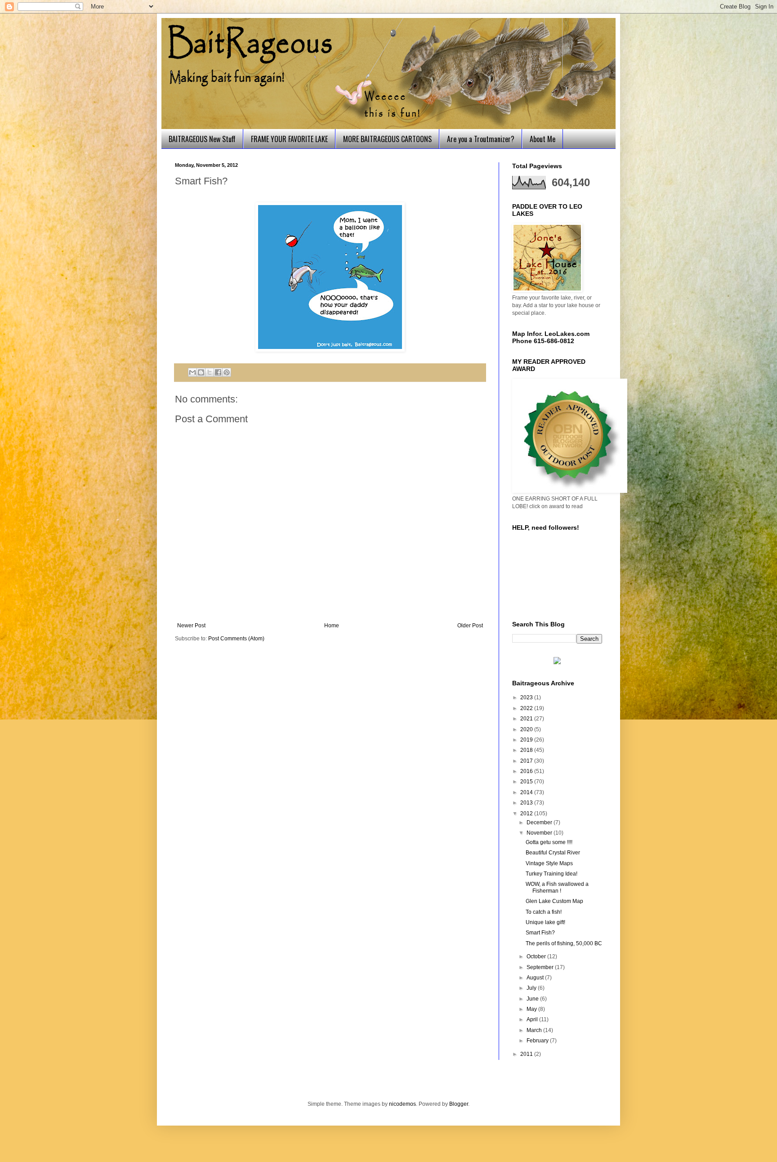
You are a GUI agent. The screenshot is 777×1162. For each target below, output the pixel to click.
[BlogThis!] (200, 372)
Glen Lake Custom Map (554, 901)
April (533, 1019)
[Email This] (192, 372)
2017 (527, 761)
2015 (527, 781)
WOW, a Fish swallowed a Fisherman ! (557, 887)
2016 (527, 771)
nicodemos (402, 1104)
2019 (527, 740)
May (532, 1009)
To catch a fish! (544, 912)
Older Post (470, 625)
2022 (527, 708)
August (536, 977)
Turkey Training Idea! (551, 874)
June (533, 999)
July (532, 988)
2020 (527, 729)
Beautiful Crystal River (553, 852)
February (538, 1040)
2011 (527, 1054)
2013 (527, 803)
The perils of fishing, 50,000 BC (564, 943)
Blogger (458, 1104)
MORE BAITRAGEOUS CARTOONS (387, 139)
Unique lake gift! (545, 922)
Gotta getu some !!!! (549, 842)
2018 (527, 750)
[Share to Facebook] (218, 372)
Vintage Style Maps (549, 863)
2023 (527, 697)
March (535, 1030)
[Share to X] (209, 372)
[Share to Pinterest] (226, 372)
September (541, 967)
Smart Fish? (540, 933)
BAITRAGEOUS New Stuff (202, 139)
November (540, 833)
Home (331, 625)
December (540, 822)
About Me (542, 139)
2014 (527, 792)
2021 (527, 718)
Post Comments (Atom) (236, 638)
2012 (527, 813)
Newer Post (191, 625)
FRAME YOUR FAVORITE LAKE (289, 139)
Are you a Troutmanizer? (480, 139)
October (537, 956)
